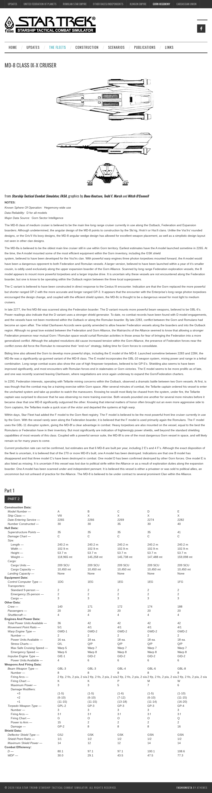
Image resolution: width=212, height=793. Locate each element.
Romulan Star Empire (75, 4)
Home (13, 47)
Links (169, 47)
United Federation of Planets (40, 4)
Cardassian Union (186, 4)
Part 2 (13, 499)
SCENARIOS (116, 47)
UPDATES (12, 4)
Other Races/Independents (108, 4)
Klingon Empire (138, 4)
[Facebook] (201, 28)
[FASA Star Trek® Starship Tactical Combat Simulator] (50, 24)
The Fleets (57, 47)
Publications (144, 47)
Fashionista (184, 787)
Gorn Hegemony (161, 4)
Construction (87, 47)
